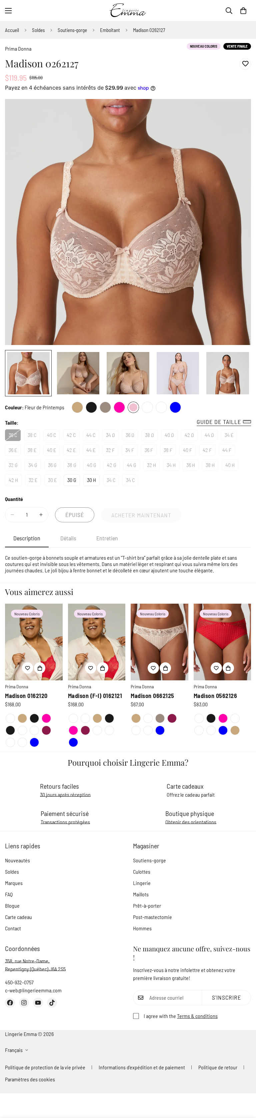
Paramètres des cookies (30, 1079)
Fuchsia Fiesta (119, 407)
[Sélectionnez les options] (39, 668)
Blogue (12, 905)
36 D (132, 436)
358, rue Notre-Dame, (27, 961)
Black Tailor (10, 730)
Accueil (12, 30)
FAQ (9, 894)
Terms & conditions (197, 1016)
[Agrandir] (236, 113)
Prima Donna (18, 48)
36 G (54, 466)
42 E (73, 451)
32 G (15, 466)
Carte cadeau (18, 917)
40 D (171, 436)
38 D (151, 436)
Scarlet (10, 718)
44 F (228, 451)
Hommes (142, 928)
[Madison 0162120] (34, 642)
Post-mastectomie (152, 917)
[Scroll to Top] (243, 1081)
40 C (53, 436)
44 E (92, 451)
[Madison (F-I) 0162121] (97, 642)
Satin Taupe (105, 407)
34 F (131, 451)
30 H (93, 481)
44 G (133, 466)
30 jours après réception (65, 794)
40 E (53, 451)
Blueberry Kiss (46, 730)
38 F (170, 451)
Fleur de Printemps (133, 407)
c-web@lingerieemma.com (33, 990)
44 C (92, 436)
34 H (173, 466)
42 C (73, 436)
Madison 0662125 (152, 695)
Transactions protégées (65, 822)
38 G (73, 466)
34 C (113, 481)
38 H (212, 466)
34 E (231, 436)
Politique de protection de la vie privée (45, 1067)
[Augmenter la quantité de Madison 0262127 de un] (41, 514)
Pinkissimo (10, 742)
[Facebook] (10, 1003)
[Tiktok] (52, 1003)
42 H (15, 481)
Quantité (14, 499)
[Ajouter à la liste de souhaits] (245, 64)
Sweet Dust (147, 407)
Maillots (141, 894)
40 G (93, 466)
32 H (153, 466)
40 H (231, 466)
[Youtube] (38, 1003)
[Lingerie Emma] (128, 10)
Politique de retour (217, 1067)
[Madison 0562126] (222, 642)
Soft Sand (161, 407)
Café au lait (22, 718)
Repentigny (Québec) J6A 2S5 (35, 969)
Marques (14, 883)
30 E (54, 481)
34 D (112, 436)
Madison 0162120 (26, 695)
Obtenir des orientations (190, 822)
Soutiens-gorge (72, 30)
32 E (35, 481)
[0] (243, 10)
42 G (113, 466)
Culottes (141, 871)
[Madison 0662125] (159, 642)
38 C (34, 436)
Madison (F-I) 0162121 (95, 695)
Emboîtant (110, 30)
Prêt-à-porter (147, 905)
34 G (34, 466)
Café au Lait (77, 407)
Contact (13, 928)
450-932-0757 (19, 982)
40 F (189, 451)
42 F (209, 451)
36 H (192, 466)
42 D (191, 436)
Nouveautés (17, 860)
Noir (91, 407)
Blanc (22, 730)
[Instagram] (24, 1003)
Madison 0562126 (215, 695)
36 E (15, 451)
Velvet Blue (175, 407)
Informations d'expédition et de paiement (142, 1067)
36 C (15, 436)
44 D (211, 436)
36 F (151, 451)
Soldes (38, 30)
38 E (34, 451)
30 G (73, 481)
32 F (112, 451)
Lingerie (142, 883)
